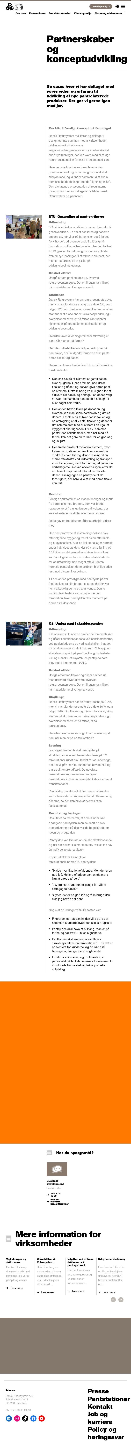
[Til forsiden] (14, 6)
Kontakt (100, 1406)
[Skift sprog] (117, 5)
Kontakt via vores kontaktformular (58, 1201)
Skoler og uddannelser (108, 13)
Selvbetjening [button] (99, 6)
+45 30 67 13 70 (55, 1194)
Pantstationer (37, 13)
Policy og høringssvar (106, 1433)
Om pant (21, 13)
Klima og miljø (82, 13)
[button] (113, 1299)
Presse (98, 1391)
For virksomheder (60, 13)
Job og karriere (100, 1417)
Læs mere (17, 1288)
